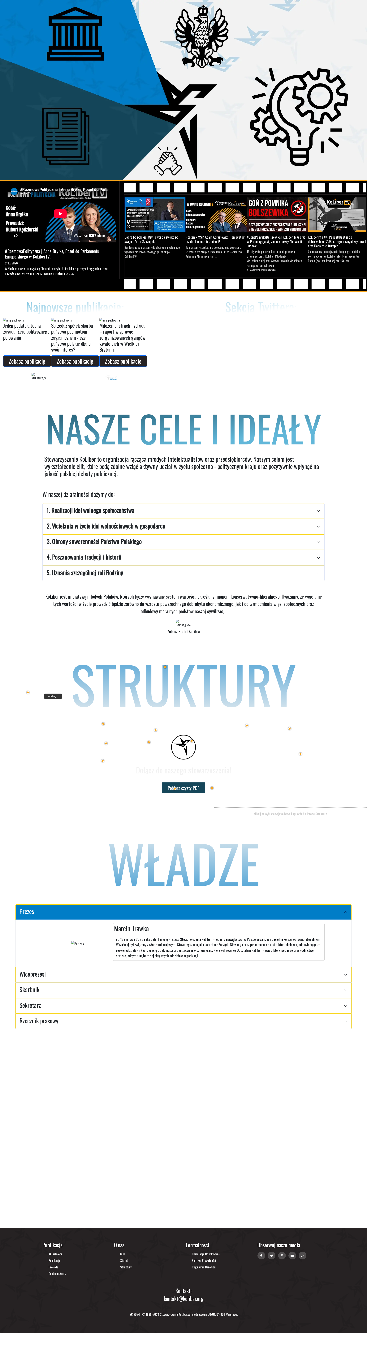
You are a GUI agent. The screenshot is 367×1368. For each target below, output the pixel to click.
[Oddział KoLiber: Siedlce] (289, 728)
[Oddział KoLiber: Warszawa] (246, 725)
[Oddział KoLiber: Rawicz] (106, 743)
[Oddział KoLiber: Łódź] (191, 741)
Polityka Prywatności (204, 1260)
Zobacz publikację (27, 361)
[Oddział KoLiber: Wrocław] (102, 760)
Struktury (126, 1267)
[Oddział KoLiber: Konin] (155, 730)
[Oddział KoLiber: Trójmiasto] (165, 667)
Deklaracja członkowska (206, 1254)
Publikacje (54, 1260)
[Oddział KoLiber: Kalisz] (149, 742)
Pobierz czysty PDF (183, 787)
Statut (124, 1260)
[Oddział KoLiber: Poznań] (103, 723)
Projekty (53, 1267)
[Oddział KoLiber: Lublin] (300, 754)
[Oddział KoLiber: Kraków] (212, 788)
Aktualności (55, 1254)
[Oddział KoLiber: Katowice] (174, 788)
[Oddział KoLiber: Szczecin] (28, 692)
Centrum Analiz (57, 1273)
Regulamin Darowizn (204, 1267)
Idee (122, 1254)
